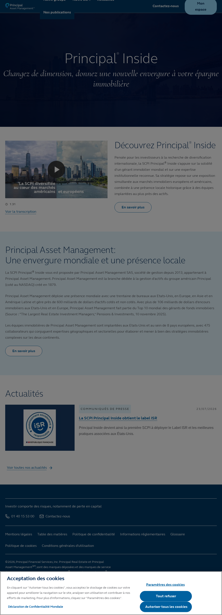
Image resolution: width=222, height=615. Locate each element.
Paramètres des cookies (165, 585)
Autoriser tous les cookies (166, 606)
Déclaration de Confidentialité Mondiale (35, 607)
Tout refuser (166, 596)
